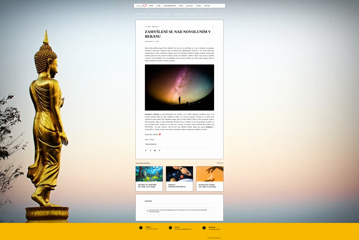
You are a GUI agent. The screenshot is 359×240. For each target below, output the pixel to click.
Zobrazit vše (220, 163)
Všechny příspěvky (140, 14)
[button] (198, 6)
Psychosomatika (178, 14)
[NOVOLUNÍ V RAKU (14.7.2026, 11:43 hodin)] (209, 174)
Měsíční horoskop (154, 14)
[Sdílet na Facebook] (146, 150)
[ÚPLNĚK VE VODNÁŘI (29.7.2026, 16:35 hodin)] (149, 174)
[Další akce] (213, 27)
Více (210, 14)
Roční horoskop (166, 14)
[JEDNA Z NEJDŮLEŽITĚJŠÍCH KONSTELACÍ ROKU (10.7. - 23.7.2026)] (179, 174)
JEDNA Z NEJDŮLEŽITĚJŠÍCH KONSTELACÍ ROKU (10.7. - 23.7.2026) (179, 186)
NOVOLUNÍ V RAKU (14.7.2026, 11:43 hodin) (207, 186)
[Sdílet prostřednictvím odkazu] (159, 150)
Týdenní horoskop (191, 14)
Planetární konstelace (150, 144)
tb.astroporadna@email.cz (183, 229)
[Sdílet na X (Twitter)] (150, 150)
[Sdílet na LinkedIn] (155, 150)
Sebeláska (202, 14)
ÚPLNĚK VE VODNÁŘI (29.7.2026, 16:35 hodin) (147, 186)
